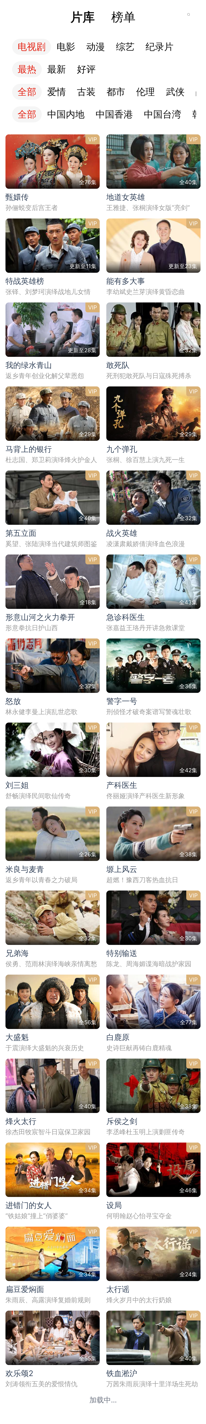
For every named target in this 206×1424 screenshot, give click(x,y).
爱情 (56, 92)
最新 (56, 69)
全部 (27, 92)
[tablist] (103, 17)
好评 (86, 69)
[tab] (82, 17)
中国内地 (66, 114)
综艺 (125, 47)
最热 (27, 69)
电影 (66, 47)
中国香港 (114, 114)
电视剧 (32, 47)
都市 (116, 92)
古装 (86, 92)
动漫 (95, 47)
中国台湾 (162, 114)
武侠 (175, 92)
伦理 (145, 92)
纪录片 (159, 47)
